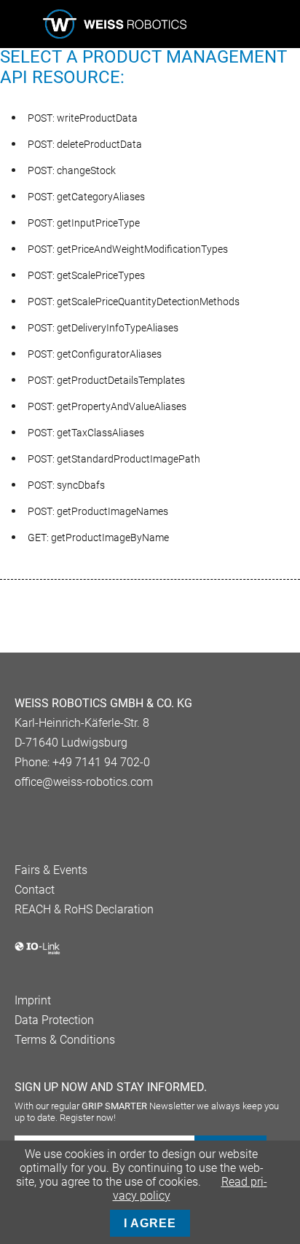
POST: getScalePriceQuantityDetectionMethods (134, 301)
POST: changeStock (72, 170)
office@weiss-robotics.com (84, 782)
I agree (150, 1223)
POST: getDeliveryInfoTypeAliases (103, 328)
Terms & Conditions (65, 1040)
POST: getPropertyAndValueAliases (107, 406)
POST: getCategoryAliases (86, 196)
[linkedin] (22, 818)
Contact (35, 890)
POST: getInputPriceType (84, 223)
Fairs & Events (51, 870)
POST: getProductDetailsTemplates (106, 380)
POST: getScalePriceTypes (86, 275)
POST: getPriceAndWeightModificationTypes (128, 249)
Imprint (33, 1000)
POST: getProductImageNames (98, 511)
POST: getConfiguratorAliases (95, 354)
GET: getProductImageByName (98, 537)
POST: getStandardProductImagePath (114, 459)
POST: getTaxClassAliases (86, 432)
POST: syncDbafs (66, 485)
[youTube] (45, 818)
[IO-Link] (37, 951)
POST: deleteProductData (85, 144)
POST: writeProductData (83, 118)
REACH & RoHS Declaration (84, 909)
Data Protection (54, 1020)
